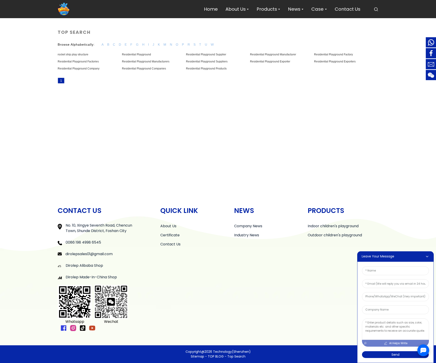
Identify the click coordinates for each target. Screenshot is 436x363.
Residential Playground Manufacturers (145, 61)
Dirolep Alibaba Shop (84, 265)
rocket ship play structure (73, 54)
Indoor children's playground (333, 226)
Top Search (236, 356)
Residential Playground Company (78, 68)
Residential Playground (136, 54)
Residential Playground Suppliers (207, 61)
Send (395, 354)
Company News (248, 226)
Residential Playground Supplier (206, 54)
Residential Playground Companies (144, 68)
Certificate (170, 235)
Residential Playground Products (206, 68)
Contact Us (170, 244)
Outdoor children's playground (335, 235)
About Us (168, 226)
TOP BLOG (216, 356)
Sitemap (197, 356)
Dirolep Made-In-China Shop (91, 277)
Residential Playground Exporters (335, 61)
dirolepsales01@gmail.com (89, 254)
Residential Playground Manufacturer (273, 54)
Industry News (246, 235)
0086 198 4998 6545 (83, 242)
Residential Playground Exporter (270, 61)
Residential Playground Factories (78, 61)
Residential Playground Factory (333, 54)
